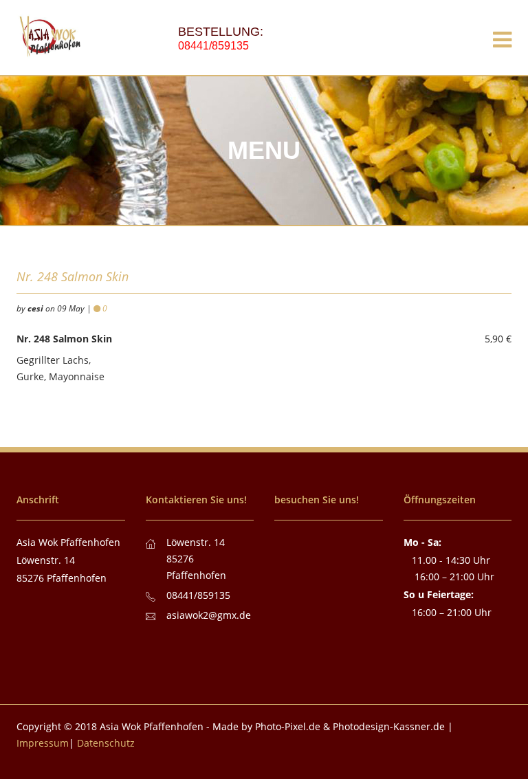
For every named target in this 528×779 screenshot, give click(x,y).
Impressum (42, 742)
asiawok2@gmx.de (208, 615)
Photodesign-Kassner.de (389, 726)
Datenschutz (106, 742)
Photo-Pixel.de (287, 726)
